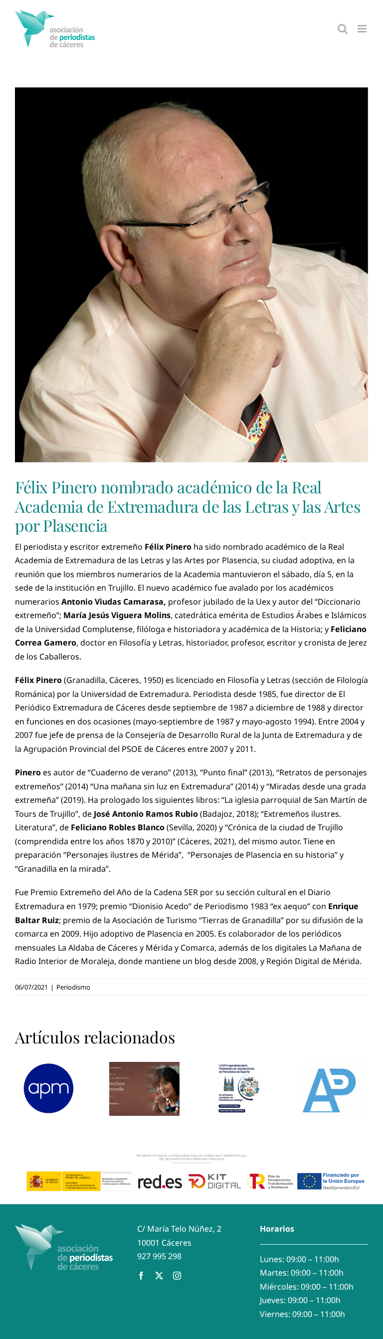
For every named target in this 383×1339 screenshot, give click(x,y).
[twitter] (159, 1276)
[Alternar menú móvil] (363, 28)
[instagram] (177, 1276)
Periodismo (73, 987)
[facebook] (141, 1276)
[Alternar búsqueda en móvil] (343, 28)
